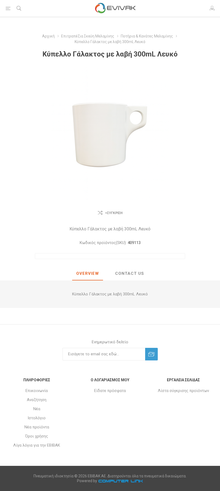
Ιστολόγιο (37, 418)
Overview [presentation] (87, 273)
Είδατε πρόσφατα (110, 390)
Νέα (36, 408)
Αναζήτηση (36, 399)
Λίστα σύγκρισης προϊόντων (183, 390)
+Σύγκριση (114, 213)
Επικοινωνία (36, 390)
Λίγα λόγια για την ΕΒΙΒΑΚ (36, 445)
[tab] (87, 273)
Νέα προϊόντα (36, 427)
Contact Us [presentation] (129, 273)
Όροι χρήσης (36, 436)
